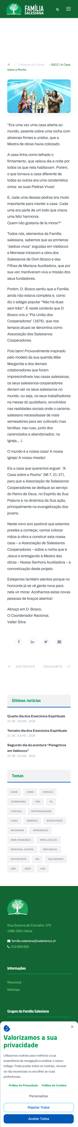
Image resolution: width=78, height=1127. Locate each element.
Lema (14, 820)
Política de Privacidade (23, 1085)
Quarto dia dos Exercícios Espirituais (36, 716)
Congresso (18, 801)
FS (51, 801)
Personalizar (38, 1096)
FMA (37, 801)
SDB (13, 868)
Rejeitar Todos (39, 1107)
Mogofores (54, 820)
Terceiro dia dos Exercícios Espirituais (37, 730)
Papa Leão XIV (48, 840)
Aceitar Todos (38, 1118)
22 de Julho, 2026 (21, 721)
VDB (42, 868)
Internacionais (41, 811)
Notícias (13, 989)
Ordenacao (40, 830)
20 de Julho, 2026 (21, 756)
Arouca (48, 792)
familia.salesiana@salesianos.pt (34, 941)
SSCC (28, 868)
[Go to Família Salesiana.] (8, 64)
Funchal (16, 811)
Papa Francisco (21, 840)
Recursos (14, 982)
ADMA (30, 792)
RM (37, 859)
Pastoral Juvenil (22, 849)
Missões (32, 820)
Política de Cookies (54, 1085)
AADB (14, 792)
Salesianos (55, 859)
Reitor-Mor (18, 859)
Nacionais (17, 830)
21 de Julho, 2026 (21, 735)
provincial (50, 849)
